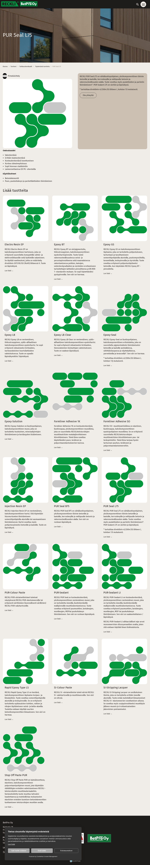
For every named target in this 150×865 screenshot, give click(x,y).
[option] (37, 113)
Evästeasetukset (66, 851)
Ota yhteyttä (88, 95)
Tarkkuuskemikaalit (25, 66)
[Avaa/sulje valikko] (143, 4)
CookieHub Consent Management (47, 856)
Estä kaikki (42, 851)
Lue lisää (11, 844)
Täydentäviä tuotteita (42, 66)
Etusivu (5, 66)
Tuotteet (13, 66)
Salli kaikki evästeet (18, 851)
